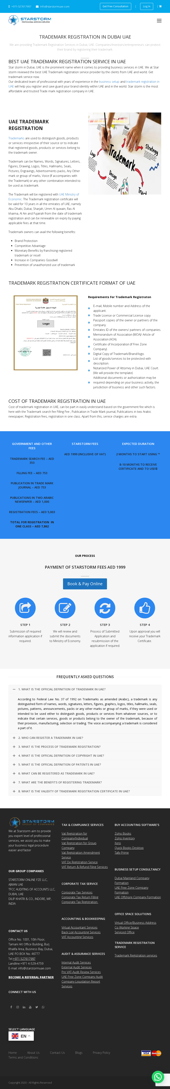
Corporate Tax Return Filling (80, 897)
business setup (109, 82)
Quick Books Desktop (129, 848)
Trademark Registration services (136, 955)
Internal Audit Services (76, 962)
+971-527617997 (21, 6)
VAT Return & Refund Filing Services (85, 867)
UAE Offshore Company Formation (138, 897)
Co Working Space (127, 927)
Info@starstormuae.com (54, 6)
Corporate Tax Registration (80, 902)
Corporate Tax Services (77, 892)
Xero (118, 843)
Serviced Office (125, 932)
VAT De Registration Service (80, 862)
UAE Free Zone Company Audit (82, 977)
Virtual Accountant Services (79, 927)
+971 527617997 (24, 959)
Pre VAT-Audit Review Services (81, 972)
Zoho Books (123, 833)
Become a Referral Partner (31, 977)
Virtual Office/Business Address (135, 923)
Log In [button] (146, 6)
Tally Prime (122, 853)
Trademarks (16, 138)
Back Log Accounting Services (81, 932)
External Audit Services (77, 967)
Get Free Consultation (115, 6)
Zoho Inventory (125, 838)
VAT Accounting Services (77, 937)
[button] (159, 20)
